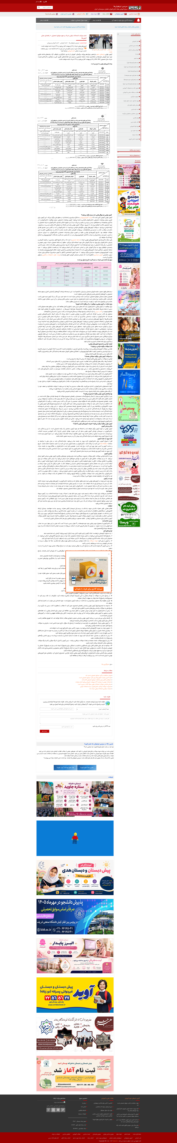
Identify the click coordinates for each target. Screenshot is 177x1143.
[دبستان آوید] (129, 435)
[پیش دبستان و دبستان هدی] (75, 877)
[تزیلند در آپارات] (58, 1112)
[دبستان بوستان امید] (75, 1073)
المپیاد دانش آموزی (133, 139)
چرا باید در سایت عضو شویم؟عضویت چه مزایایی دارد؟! (99, 747)
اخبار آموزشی (63, 43)
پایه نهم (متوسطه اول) (133, 71)
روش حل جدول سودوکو (106, 1110)
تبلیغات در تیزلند (82, 1114)
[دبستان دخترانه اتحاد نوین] (129, 461)
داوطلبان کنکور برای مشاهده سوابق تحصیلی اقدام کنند (96, 680)
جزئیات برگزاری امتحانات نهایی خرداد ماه (100, 689)
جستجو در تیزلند (46, 7)
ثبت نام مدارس (135, 109)
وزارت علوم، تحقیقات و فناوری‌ (51, 255)
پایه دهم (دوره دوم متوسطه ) (131, 75)
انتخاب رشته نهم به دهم (79, 1138)
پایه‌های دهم (101, 54)
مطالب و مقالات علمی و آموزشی (131, 92)
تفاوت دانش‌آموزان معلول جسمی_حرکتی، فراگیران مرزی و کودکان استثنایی (102, 1115)
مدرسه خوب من (135, 131)
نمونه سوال (119, 1134)
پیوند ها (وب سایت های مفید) (131, 101)
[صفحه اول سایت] (135, 8)
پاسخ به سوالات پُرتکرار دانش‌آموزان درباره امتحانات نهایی (95, 686)
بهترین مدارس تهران (108, 1134)
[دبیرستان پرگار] (129, 382)
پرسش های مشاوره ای (133, 105)
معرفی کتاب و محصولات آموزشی (131, 88)
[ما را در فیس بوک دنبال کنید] (48, 1112)
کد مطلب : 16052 (107, 50)
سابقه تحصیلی (76, 240)
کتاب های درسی (135, 122)
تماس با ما (83, 1107)
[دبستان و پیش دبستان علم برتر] (129, 203)
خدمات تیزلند (135, 135)
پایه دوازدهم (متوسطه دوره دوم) (131, 84)
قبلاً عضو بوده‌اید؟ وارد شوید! (65, 767)
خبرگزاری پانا (105, 664)
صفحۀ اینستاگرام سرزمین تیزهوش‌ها (69, 27)
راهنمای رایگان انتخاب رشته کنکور (127, 27)
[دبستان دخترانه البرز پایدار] (129, 276)
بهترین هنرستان (97, 1134)
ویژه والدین (136, 118)
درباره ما (84, 1103)
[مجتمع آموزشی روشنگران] (129, 356)
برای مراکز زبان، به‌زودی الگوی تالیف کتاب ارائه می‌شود (127, 1126)
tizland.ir (115, 1141)
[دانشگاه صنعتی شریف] (129, 253)
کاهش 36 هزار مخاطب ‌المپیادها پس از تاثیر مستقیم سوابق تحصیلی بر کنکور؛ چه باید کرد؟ (127, 1115)
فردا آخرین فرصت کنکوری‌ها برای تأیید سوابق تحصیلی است (95, 678)
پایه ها (137, 54)
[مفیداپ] (75, 838)
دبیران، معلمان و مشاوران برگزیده (130, 114)
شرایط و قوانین (82, 1110)
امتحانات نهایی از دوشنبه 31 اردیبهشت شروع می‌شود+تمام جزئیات (93, 682)
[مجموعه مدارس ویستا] (129, 514)
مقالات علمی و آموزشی (107, 1098)
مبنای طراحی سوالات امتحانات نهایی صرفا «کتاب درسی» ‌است (94, 684)
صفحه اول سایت (137, 1134)
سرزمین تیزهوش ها (74, 43)
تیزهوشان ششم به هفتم (115, 1138)
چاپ (100, 50)
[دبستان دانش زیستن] (129, 229)
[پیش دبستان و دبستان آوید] (75, 995)
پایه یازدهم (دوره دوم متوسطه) (131, 80)
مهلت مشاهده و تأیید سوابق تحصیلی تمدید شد (98, 675)
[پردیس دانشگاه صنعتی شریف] (75, 916)
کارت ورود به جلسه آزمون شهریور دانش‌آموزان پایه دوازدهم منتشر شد (127, 1110)
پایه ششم (136, 58)
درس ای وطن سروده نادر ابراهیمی (104, 1107)
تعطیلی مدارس (66, 1134)
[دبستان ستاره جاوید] (75, 799)
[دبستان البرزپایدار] (75, 956)
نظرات (110, 52)
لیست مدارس (86, 1134)
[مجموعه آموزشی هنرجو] (129, 488)
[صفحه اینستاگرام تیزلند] (53, 1112)
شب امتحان (138, 1138)
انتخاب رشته (90, 1138)
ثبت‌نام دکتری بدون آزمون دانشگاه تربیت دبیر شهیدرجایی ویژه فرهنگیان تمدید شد (127, 1121)
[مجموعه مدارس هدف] (129, 329)
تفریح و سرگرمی (135, 97)
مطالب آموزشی (76, 1134)
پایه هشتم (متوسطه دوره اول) (131, 67)
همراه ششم (127, 1134)
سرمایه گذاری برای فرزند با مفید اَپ (122, 20)
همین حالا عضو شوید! (86, 767)
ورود (44, 2)
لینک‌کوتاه (95, 50)
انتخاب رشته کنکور (65, 1138)
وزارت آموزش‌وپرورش (86, 217)
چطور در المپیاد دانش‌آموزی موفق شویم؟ (102, 1120)
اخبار (71, 51)
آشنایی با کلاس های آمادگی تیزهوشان (103, 1103)
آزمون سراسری (98, 255)
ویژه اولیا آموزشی (134, 126)
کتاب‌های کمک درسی (53, 1138)
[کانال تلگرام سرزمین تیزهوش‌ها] (63, 1112)
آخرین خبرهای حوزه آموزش (132, 1098)
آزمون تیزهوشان (128, 1138)
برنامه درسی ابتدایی (134, 46)
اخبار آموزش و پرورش (53, 43)
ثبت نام (38, 2)
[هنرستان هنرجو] (75, 1034)
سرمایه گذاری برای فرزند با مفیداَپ (88, 589)
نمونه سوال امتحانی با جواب (79, 20)
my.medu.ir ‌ (104, 443)
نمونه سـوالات (93, 541)
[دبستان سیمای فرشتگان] (129, 303)
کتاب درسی (98, 311)
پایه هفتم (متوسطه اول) (133, 63)
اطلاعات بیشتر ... (95, 20)
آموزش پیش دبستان (134, 50)
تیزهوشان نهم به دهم (101, 1138)
